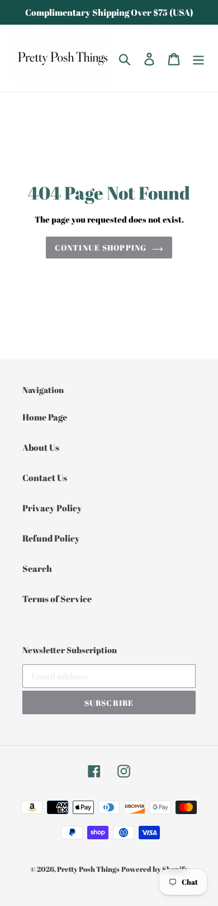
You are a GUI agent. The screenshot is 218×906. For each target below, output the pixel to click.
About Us (40, 447)
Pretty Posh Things (88, 869)
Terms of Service (57, 599)
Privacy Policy (52, 508)
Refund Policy (51, 538)
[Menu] (198, 58)
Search (37, 568)
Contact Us (44, 478)
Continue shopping (100, 247)
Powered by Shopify (154, 869)
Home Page (44, 417)
